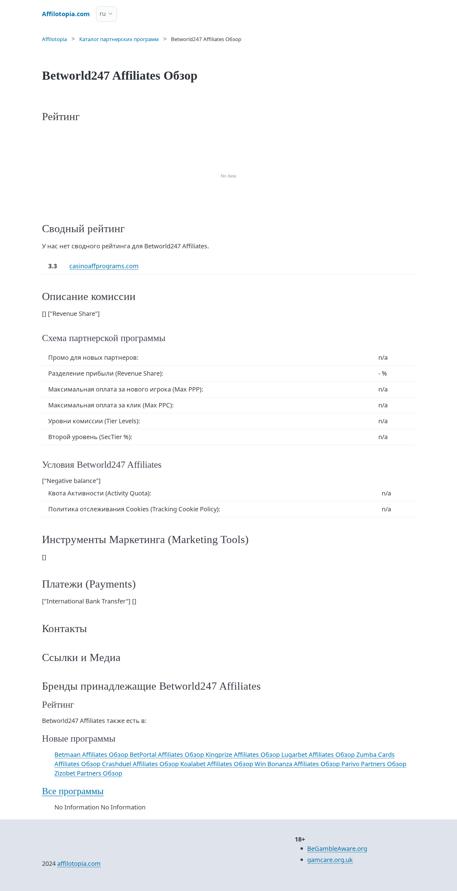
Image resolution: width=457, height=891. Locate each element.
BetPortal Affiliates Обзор (167, 754)
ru (102, 13)
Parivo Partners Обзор (373, 764)
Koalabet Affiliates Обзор (217, 764)
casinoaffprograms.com (104, 266)
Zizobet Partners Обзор (88, 773)
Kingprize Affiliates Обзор (243, 754)
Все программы (73, 791)
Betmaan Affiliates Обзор (92, 754)
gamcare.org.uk (330, 860)
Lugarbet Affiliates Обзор (318, 754)
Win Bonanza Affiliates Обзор (298, 764)
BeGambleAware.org (337, 848)
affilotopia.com (79, 863)
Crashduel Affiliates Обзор (141, 764)
